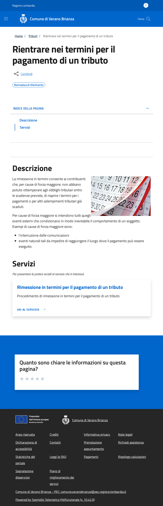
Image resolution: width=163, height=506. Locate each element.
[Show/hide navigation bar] (6, 18)
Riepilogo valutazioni (132, 456)
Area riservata (25, 434)
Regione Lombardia (23, 5)
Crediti (54, 434)
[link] (32, 309)
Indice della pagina (28, 108)
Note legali (125, 434)
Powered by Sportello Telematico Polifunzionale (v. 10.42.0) (55, 499)
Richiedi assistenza (131, 442)
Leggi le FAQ (58, 456)
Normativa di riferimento (28, 84)
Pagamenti (91, 456)
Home (19, 36)
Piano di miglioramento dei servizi (62, 477)
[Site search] (148, 19)
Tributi (32, 36)
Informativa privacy (97, 434)
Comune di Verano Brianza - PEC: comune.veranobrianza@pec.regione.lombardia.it (71, 491)
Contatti (55, 442)
